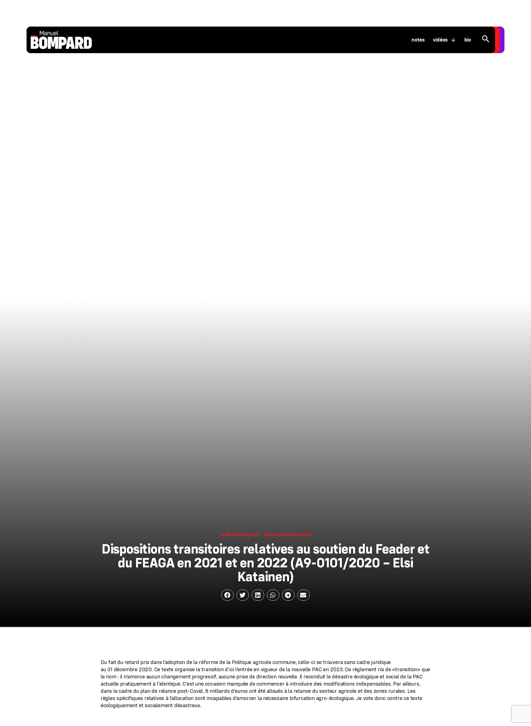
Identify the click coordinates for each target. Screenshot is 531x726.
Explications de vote (287, 535)
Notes (418, 40)
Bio (467, 40)
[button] (227, 595)
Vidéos (440, 40)
